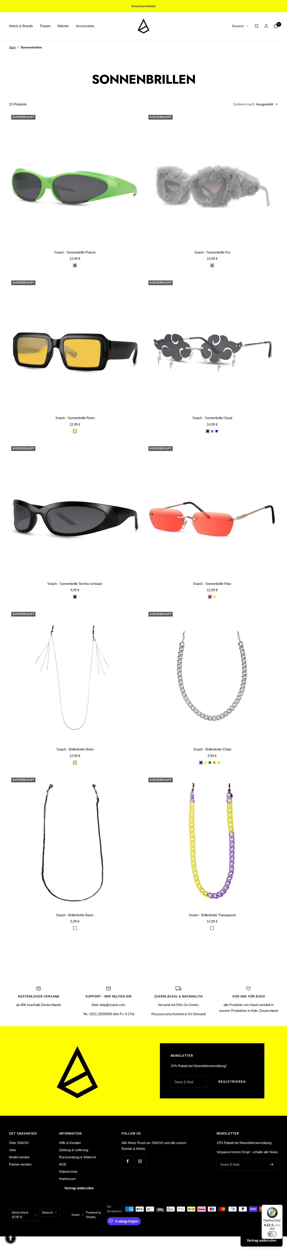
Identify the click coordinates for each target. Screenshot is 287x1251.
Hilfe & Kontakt (70, 1143)
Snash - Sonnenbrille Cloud (212, 418)
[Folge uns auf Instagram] (140, 1161)
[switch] (272, 1234)
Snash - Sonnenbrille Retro (75, 418)
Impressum (67, 1179)
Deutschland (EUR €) (20, 1215)
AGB (62, 1164)
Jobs (12, 1150)
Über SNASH (19, 1143)
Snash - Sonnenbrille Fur (212, 252)
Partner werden (20, 1164)
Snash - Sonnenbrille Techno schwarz (74, 584)
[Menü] (280, 1207)
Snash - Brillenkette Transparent (212, 915)
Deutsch (238, 26)
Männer (63, 26)
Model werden (19, 1157)
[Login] (266, 26)
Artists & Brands (21, 26)
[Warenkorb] (276, 26)
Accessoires (85, 26)
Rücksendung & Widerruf (77, 1157)
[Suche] (257, 26)
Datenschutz (68, 1171)
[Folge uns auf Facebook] (128, 1161)
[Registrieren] (272, 1164)
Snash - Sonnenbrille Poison (75, 252)
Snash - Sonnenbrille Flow (212, 584)
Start (12, 47)
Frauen (45, 26)
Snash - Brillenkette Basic (75, 915)
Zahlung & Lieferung (73, 1150)
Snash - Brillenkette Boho (75, 749)
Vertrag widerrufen (79, 1188)
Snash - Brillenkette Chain (212, 749)
